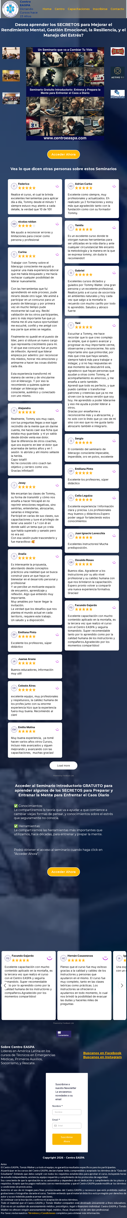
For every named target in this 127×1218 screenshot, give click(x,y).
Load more (63, 765)
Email (56, 1119)
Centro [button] (60, 9)
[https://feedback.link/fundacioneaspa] (63, 1034)
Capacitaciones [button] (79, 9)
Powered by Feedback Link (63, 776)
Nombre (57, 1106)
